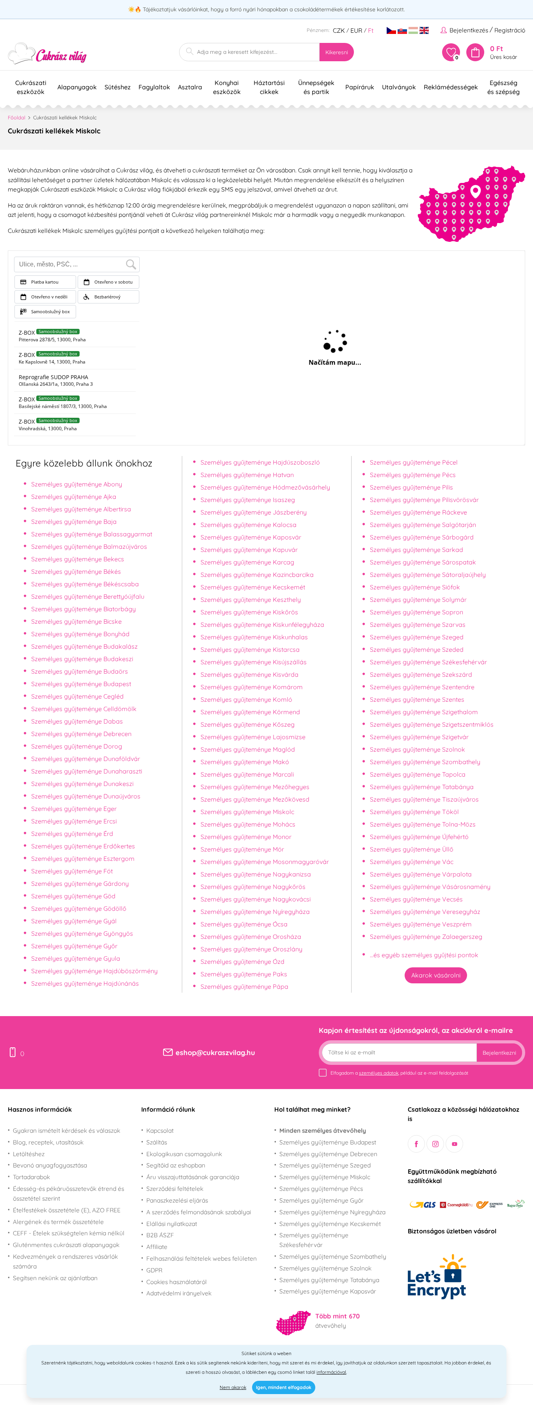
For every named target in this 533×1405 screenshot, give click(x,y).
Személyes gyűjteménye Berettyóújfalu (87, 596)
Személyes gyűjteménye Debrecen (81, 734)
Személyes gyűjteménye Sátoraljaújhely (428, 574)
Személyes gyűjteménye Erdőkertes (83, 846)
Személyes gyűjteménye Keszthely (251, 599)
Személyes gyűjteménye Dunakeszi (82, 784)
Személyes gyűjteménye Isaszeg (248, 500)
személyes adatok (378, 1073)
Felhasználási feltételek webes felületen (201, 1258)
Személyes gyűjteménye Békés (76, 571)
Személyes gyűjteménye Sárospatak (423, 562)
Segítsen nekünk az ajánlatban (55, 1278)
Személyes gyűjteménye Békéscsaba (85, 584)
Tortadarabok (31, 1177)
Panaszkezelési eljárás (177, 1200)
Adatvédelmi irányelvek (178, 1293)
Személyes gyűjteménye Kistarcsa (250, 649)
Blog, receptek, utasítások (48, 1142)
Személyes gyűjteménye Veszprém (421, 924)
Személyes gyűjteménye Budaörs (79, 671)
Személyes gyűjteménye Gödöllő (78, 908)
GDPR (154, 1270)
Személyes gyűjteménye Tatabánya (422, 787)
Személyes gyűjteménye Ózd (242, 961)
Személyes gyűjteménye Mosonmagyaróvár (265, 862)
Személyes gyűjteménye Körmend (250, 712)
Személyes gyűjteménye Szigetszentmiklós (432, 724)
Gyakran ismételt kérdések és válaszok (66, 1130)
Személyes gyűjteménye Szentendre (422, 687)
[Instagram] (435, 1144)
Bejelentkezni (499, 1052)
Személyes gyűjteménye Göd (73, 896)
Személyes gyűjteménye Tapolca (417, 774)
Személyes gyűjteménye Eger (74, 808)
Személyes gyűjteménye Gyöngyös (82, 933)
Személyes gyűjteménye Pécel (414, 462)
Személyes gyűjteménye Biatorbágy (83, 609)
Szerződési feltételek (174, 1188)
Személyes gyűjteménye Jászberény (254, 512)
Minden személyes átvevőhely (322, 1130)
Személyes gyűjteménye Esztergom (83, 858)
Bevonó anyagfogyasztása (50, 1165)
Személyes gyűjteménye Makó (245, 762)
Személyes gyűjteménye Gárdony (80, 883)
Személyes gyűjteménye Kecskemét (253, 587)
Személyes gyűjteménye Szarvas (417, 624)
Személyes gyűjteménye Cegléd (77, 696)
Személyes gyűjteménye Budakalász (84, 646)
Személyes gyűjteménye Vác (411, 862)
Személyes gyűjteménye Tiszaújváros (424, 799)
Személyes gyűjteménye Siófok (415, 587)
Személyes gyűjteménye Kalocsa (249, 525)
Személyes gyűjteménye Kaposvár (251, 537)
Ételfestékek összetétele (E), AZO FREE (67, 1210)
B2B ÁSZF (160, 1235)
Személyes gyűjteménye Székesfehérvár (428, 662)
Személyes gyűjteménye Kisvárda (249, 674)
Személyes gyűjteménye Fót (72, 871)
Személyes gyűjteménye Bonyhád (80, 634)
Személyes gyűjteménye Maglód (248, 749)
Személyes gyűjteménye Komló (246, 699)
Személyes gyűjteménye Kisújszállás (254, 662)
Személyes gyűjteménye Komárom (252, 687)
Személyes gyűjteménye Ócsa (244, 924)
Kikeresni (336, 52)
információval (331, 1372)
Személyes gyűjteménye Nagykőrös (253, 887)
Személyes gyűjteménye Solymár (418, 599)
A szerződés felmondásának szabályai (198, 1212)
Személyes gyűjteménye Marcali (247, 774)
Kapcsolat (160, 1130)
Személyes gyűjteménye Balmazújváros (89, 546)
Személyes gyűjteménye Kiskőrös (249, 612)
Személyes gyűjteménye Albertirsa (81, 509)
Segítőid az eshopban (175, 1165)
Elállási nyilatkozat (171, 1224)
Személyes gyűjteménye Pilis (411, 487)
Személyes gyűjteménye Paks (244, 974)
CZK (339, 30)
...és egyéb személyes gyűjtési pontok (424, 955)
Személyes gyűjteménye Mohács (248, 824)
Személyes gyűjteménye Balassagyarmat (91, 534)
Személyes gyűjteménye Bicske (76, 621)
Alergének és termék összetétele (58, 1222)
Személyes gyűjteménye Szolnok (417, 749)
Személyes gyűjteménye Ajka (73, 496)
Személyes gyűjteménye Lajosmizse (253, 737)
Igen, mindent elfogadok (283, 1387)
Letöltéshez (28, 1154)
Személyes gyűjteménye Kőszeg (248, 724)
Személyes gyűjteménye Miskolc (247, 812)
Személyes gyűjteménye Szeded (417, 649)
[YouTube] (454, 1144)
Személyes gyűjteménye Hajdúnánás (85, 983)
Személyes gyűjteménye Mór (242, 849)
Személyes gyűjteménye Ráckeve (418, 512)
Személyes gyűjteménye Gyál (74, 921)
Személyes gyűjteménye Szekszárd (421, 674)
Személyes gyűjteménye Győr (74, 946)
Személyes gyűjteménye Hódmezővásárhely (265, 487)
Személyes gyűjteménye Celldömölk (84, 709)
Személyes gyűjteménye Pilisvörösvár (424, 500)
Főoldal (16, 117)
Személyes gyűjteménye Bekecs (77, 559)
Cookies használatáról (176, 1282)
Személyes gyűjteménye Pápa (244, 986)
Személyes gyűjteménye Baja (74, 521)
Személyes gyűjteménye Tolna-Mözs (423, 824)
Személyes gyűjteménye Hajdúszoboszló (260, 462)
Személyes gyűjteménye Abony (76, 484)
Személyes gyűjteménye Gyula (75, 958)
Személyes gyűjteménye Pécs (413, 475)
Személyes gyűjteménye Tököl (414, 812)
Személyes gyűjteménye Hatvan (247, 475)
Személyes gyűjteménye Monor (246, 837)
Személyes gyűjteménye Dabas (77, 721)
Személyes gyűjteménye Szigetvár (419, 737)
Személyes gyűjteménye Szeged (417, 637)
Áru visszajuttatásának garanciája (192, 1177)
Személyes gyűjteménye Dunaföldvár (85, 759)
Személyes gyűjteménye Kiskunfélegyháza (262, 624)
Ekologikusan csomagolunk (184, 1154)
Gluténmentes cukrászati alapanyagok (66, 1245)
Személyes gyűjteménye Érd (72, 833)
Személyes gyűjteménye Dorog (76, 746)
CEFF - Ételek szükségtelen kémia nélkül (68, 1233)
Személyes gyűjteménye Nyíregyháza (255, 911)
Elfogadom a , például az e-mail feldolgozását (399, 1073)
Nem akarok (233, 1387)
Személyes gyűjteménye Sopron (416, 612)
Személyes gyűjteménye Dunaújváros (85, 796)
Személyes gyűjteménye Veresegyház (425, 911)
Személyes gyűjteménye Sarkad (416, 549)
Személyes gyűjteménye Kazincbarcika (257, 574)
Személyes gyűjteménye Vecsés (416, 899)
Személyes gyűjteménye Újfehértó (419, 837)
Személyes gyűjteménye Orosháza (251, 936)
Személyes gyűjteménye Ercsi (74, 821)
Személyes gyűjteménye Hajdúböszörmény (94, 971)
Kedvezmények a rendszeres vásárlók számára (65, 1261)
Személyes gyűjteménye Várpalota (421, 874)
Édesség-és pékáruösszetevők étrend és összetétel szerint (68, 1193)
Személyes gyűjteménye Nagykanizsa (256, 874)
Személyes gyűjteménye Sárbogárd (422, 537)
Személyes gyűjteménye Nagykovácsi (256, 899)
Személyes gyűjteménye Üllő (411, 849)
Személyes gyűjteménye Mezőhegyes (255, 787)
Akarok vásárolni (435, 975)
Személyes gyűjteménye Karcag (247, 562)
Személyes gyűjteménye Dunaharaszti (86, 771)
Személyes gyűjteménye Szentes (417, 699)
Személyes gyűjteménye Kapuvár (249, 549)
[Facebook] (416, 1144)
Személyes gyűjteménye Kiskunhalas (254, 637)
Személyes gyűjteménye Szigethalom (424, 712)
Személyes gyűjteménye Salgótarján (423, 525)
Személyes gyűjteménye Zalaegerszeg (426, 936)
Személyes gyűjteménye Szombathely (425, 762)
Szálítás (156, 1142)
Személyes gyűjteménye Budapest (81, 684)
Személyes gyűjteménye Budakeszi (82, 659)
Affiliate (156, 1247)
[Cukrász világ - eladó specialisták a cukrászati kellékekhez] (47, 53)
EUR (356, 30)
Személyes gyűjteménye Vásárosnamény (430, 887)
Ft (370, 30)
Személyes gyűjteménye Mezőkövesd (255, 799)
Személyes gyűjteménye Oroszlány (251, 949)
